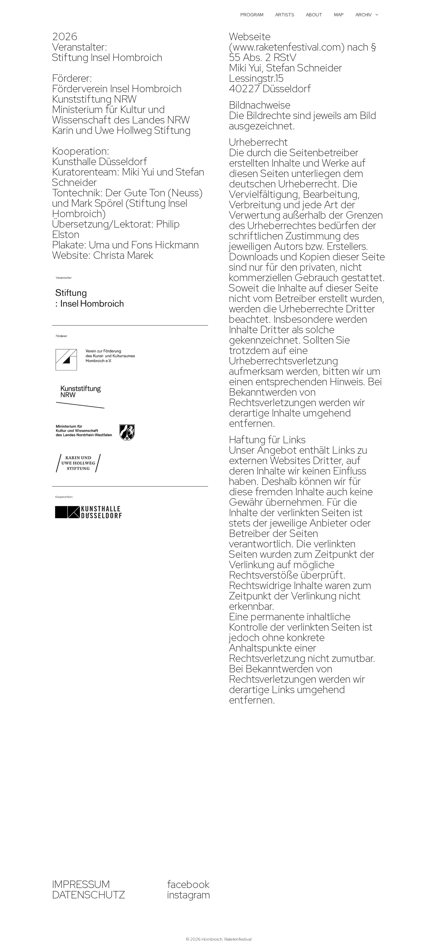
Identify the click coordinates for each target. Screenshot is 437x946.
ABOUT (314, 15)
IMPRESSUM (81, 884)
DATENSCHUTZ (88, 895)
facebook (188, 884)
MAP (339, 15)
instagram (188, 895)
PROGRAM (251, 15)
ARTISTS (284, 15)
